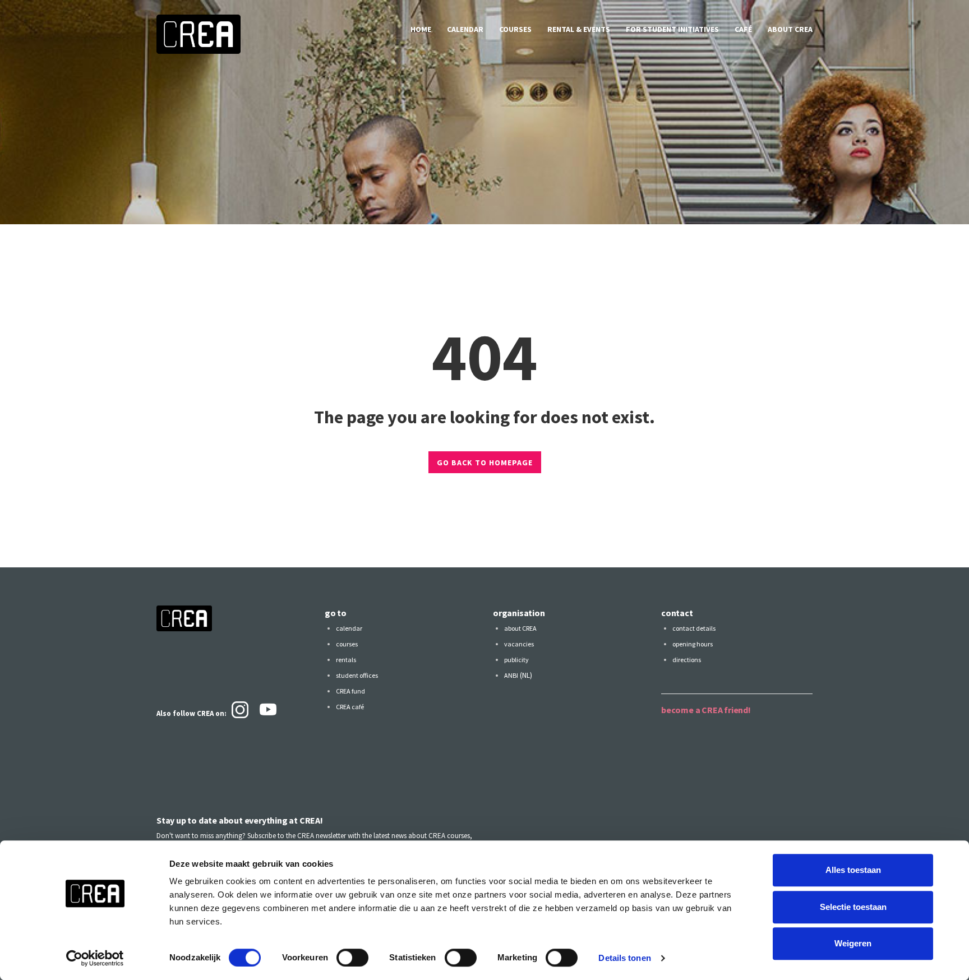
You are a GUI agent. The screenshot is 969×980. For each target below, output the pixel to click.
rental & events (578, 29)
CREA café (350, 706)
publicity (516, 659)
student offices (357, 675)
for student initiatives (672, 29)
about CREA (790, 29)
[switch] (352, 958)
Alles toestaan (853, 870)
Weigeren (852, 943)
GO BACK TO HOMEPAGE (485, 462)
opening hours (692, 644)
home (420, 29)
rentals (346, 659)
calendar (465, 29)
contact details (694, 628)
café (743, 29)
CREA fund (350, 691)
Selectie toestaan (853, 907)
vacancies (519, 644)
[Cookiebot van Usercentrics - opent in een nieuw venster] (95, 958)
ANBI (511, 675)
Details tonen (624, 958)
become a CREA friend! (706, 709)
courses (515, 29)
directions (686, 659)
